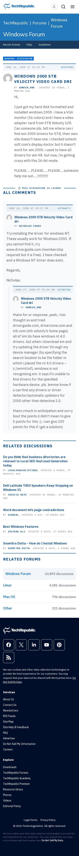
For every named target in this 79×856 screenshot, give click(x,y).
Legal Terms (30, 820)
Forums (39, 23)
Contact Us (9, 705)
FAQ (5, 732)
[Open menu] (72, 6)
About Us (8, 699)
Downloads (9, 767)
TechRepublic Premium (16, 784)
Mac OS (9, 597)
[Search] (63, 6)
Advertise (9, 738)
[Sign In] (54, 6)
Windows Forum (59, 23)
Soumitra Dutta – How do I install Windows (35, 543)
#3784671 (64, 208)
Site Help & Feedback (16, 727)
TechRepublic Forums (15, 772)
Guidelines (45, 44)
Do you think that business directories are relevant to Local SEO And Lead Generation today (35, 461)
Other (7, 608)
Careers (8, 749)
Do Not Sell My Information (19, 744)
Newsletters (10, 710)
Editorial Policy (12, 806)
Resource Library (13, 789)
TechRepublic (15, 23)
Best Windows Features (21, 526)
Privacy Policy (47, 820)
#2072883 (67, 67)
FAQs (29, 44)
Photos (7, 795)
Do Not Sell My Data (52, 840)
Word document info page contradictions (33, 510)
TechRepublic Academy (17, 778)
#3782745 (64, 289)
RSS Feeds (9, 716)
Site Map (8, 721)
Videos (7, 800)
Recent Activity (11, 44)
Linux (7, 585)
